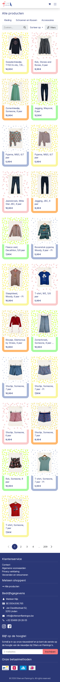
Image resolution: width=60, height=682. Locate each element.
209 (45, 546)
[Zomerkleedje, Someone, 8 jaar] (15, 92)
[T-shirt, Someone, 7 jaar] (15, 509)
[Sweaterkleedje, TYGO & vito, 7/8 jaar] (15, 46)
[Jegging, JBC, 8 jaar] (44, 185)
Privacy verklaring (10, 571)
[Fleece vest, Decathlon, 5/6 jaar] (15, 231)
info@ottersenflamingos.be (20, 615)
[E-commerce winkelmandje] (49, 4)
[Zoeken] (24, 27)
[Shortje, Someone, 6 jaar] (15, 416)
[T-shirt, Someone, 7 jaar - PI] (44, 462)
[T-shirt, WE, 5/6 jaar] (44, 277)
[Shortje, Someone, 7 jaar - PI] (44, 370)
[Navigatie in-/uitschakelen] (55, 4)
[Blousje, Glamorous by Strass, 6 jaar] (15, 324)
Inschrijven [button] (50, 651)
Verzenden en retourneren (15, 574)
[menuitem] (8, 20)
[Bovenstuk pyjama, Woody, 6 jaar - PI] (44, 231)
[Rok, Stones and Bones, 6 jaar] (44, 46)
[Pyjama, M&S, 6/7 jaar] (15, 138)
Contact (6, 564)
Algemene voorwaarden (14, 568)
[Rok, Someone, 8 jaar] (15, 462)
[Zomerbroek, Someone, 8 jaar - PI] (44, 324)
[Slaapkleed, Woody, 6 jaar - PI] (15, 277)
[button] (36, 27)
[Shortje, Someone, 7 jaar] (15, 370)
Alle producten (11, 586)
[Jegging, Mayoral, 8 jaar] (44, 92)
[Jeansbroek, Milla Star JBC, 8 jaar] (15, 185)
